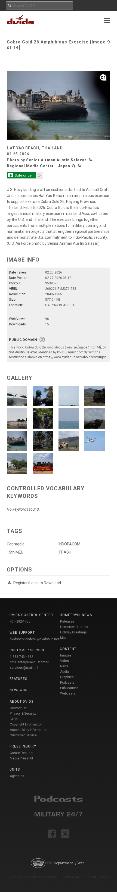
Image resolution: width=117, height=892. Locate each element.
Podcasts (67, 682)
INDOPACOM (69, 544)
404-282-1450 (20, 621)
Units (15, 769)
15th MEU (15, 552)
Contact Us (18, 708)
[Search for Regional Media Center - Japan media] (73, 166)
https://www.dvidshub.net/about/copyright (74, 357)
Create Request (21, 753)
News (64, 666)
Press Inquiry (23, 746)
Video (64, 661)
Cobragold (15, 544)
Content (68, 649)
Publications (69, 688)
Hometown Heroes (74, 627)
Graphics (67, 677)
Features (18, 679)
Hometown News (76, 615)
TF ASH (65, 552)
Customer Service (23, 735)
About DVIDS (21, 701)
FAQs (14, 719)
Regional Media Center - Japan (38, 166)
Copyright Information (26, 724)
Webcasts (67, 693)
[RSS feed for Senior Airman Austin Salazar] (91, 160)
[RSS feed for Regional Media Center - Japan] (79, 166)
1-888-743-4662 (21, 657)
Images (66, 655)
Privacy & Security (23, 713)
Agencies (17, 776)
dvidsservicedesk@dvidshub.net (34, 639)
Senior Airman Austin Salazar (56, 160)
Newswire (19, 690)
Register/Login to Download (37, 583)
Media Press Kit (21, 758)
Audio (64, 672)
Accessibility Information (28, 730)
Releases (67, 621)
